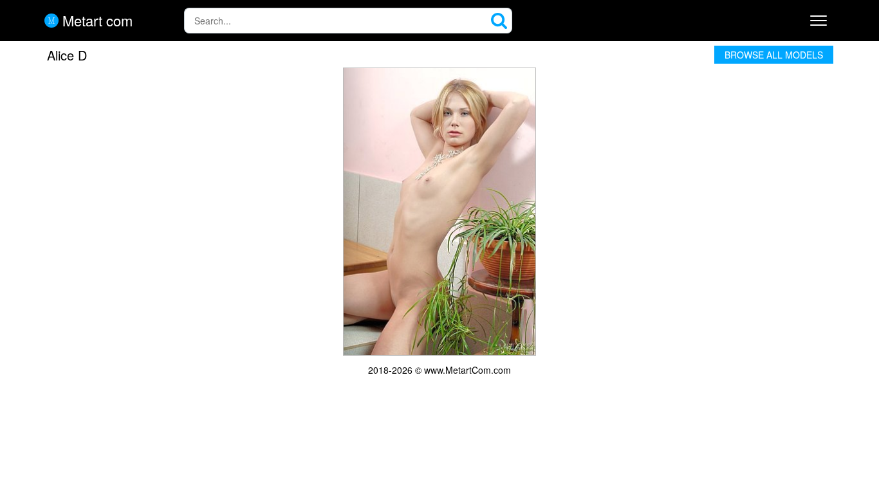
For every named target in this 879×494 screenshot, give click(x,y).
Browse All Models (774, 54)
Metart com (96, 21)
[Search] (499, 20)
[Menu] (818, 20)
